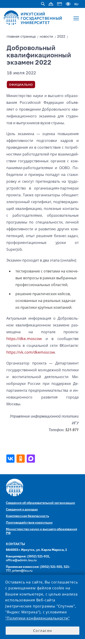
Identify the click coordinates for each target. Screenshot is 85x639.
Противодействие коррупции (29, 522)
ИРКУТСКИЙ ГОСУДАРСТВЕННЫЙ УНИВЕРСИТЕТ (41, 18)
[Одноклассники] (21, 458)
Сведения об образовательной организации (40, 503)
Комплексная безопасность (27, 516)
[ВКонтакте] (11, 458)
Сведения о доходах (22, 509)
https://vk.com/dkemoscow (30, 352)
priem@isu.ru (22, 570)
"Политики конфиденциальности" (37, 618)
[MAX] (31, 458)
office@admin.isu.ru (21, 560)
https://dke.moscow (24, 338)
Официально (21, 85)
